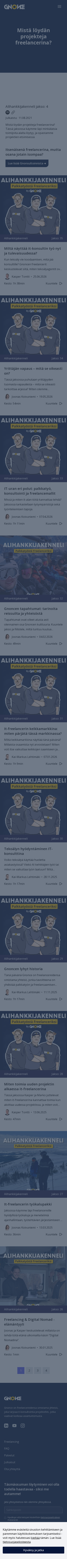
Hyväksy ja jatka (33, 1550)
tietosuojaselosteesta (17, 1542)
